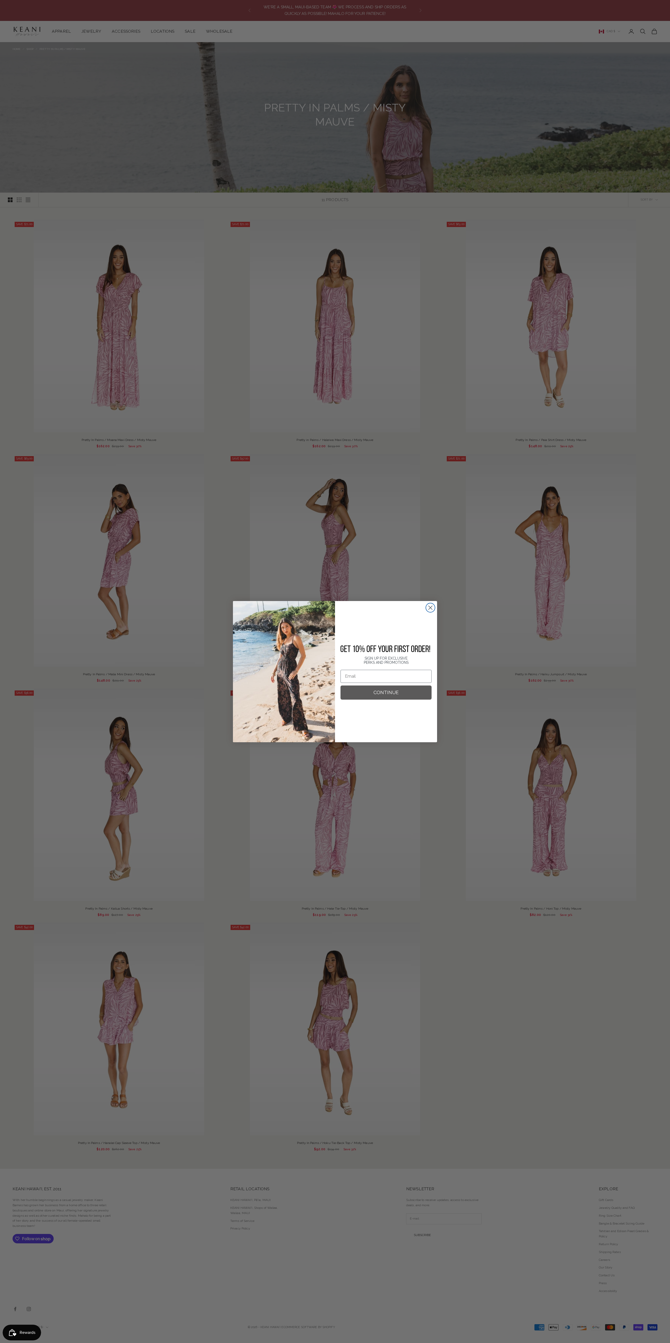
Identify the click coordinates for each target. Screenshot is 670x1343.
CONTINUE (386, 692)
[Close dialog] (430, 607)
